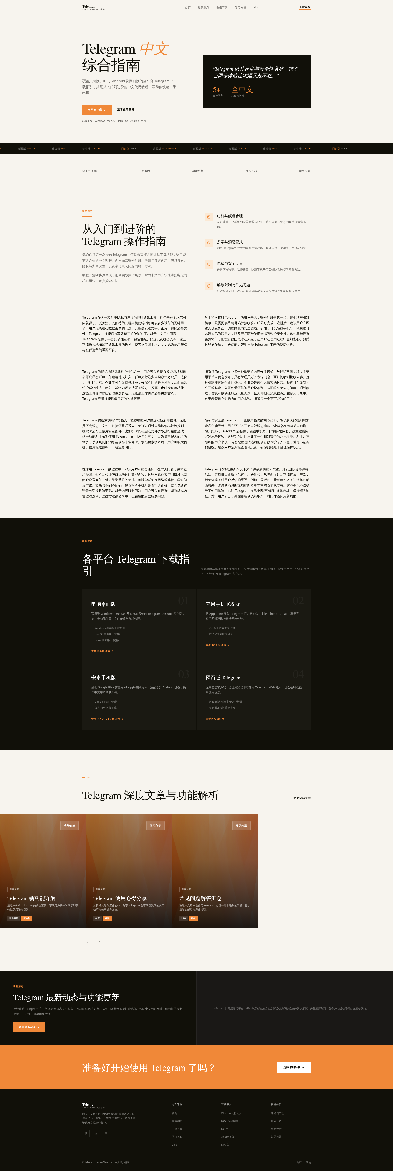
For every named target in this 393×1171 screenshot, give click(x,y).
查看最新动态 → (29, 1027)
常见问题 (276, 1136)
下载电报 (305, 7)
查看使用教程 (125, 109)
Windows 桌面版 (231, 1113)
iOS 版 (225, 1129)
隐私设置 (276, 1129)
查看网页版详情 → (217, 718)
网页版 (225, 1144)
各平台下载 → (97, 109)
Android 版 (227, 1136)
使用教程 (240, 7)
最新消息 (203, 7)
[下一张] (99, 941)
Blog (256, 7)
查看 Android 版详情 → (107, 718)
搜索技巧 (276, 1121)
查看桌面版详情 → (102, 651)
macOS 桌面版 (229, 1121)
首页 (188, 7)
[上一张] (87, 941)
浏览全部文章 (302, 798)
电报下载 (221, 7)
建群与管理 (277, 1113)
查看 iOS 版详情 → (217, 645)
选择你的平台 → (293, 1067)
